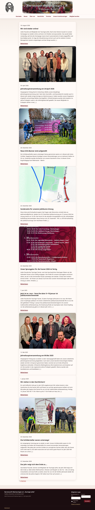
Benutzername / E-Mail (75, 495)
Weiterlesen (24, 43)
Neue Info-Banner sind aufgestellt (33, 151)
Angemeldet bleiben (75, 501)
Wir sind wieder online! (29, 29)
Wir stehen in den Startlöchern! (32, 382)
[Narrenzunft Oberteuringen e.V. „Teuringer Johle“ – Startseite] (9, 7)
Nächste (23, 481)
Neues (25, 16)
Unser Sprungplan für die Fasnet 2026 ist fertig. (38, 269)
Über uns (32, 16)
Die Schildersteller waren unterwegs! (34, 440)
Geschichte (40, 16)
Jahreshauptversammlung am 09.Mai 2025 (36, 355)
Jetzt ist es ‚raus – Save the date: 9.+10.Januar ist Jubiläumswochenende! (39, 294)
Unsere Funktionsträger (60, 16)
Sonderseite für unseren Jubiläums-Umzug (36, 209)
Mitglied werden (74, 16)
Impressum (7, 508)
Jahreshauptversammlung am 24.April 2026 (37, 89)
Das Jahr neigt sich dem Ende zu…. (33, 464)
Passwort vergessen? (75, 504)
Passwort (83, 494)
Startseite (18, 16)
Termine (48, 16)
